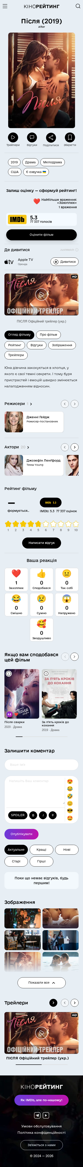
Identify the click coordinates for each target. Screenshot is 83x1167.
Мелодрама (52, 162)
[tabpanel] (41, 417)
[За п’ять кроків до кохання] (59, 694)
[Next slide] (75, 404)
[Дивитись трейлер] (41, 294)
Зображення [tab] (62, 345)
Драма (30, 162)
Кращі (41, 849)
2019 (14, 162)
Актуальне (16, 849)
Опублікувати (21, 834)
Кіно (42, 6)
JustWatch (67, 249)
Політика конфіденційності (41, 1132)
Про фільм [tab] (48, 334)
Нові (66, 849)
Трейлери (16, 1002)
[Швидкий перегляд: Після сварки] (9, 674)
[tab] (29, 1064)
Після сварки (14, 721)
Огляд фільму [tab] (19, 334)
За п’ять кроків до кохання (55, 723)
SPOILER (18, 815)
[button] (22, 918)
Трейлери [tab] (16, 355)
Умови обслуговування (41, 1126)
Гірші (41, 861)
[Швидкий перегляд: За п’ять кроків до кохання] (46, 674)
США (15, 172)
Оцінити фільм (41, 234)
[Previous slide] (65, 404)
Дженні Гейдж (38, 417)
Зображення (19, 902)
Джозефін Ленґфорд (43, 460)
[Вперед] (74, 657)
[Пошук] (78, 6)
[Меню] (6, 6)
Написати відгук (42, 543)
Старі (16, 861)
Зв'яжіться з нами (42, 1145)
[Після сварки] (21, 694)
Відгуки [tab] (37, 345)
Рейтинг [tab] (14, 345)
